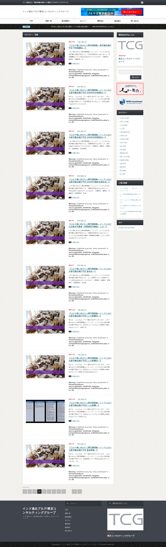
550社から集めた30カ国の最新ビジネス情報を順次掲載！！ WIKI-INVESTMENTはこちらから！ (64, 27)
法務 (121, 163)
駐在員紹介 (66, 21)
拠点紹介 (117, 21)
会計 (121, 146)
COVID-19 (123, 118)
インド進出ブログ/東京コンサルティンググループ (46, 11)
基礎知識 (122, 153)
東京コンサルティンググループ (129, 60)
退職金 (132, 227)
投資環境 (122, 160)
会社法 (122, 142)
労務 (79, 42)
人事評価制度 (124, 132)
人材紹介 (122, 135)
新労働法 (121, 227)
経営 (121, 170)
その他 (122, 125)
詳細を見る (76, 63)
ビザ (121, 128)
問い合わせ (135, 21)
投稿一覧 (48, 21)
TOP (31, 21)
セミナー (83, 21)
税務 (121, 167)
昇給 (125, 227)
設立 (121, 174)
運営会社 (100, 21)
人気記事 (122, 139)
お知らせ (122, 121)
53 (74, 491)
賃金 (128, 227)
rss (142, 2)
